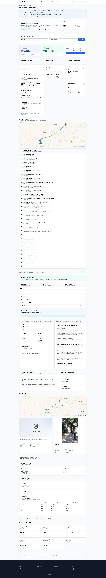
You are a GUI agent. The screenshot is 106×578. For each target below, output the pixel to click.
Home (20, 5)
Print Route (48, 29)
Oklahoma (30, 5)
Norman (57, 444)
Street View (56, 568)
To (49, 37)
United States (25, 5)
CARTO (85, 146)
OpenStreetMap (80, 146)
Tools (52, 1)
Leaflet (76, 146)
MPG (73, 48)
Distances (58, 1)
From (22, 37)
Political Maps (39, 566)
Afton (34, 5)
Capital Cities (21, 568)
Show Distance (82, 39)
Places (42, 1)
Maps (47, 1)
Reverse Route (26, 29)
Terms (72, 566)
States (20, 566)
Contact (72, 569)
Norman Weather (72, 83)
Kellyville (48, 67)
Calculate (76, 52)
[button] (65, 124)
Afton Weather (72, 68)
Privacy (72, 568)
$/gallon (67, 48)
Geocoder (56, 566)
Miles (80, 48)
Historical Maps (39, 568)
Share (41, 29)
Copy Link (34, 29)
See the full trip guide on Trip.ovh (36, 555)
